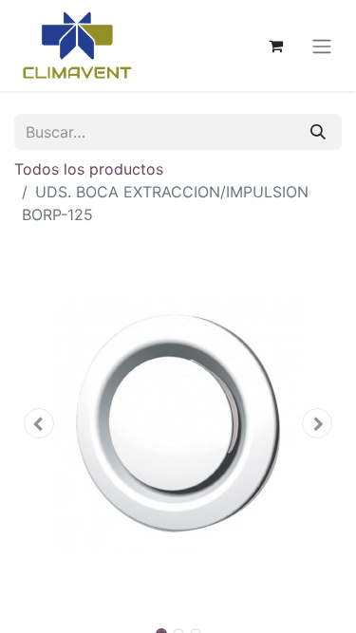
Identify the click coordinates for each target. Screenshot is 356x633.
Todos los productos (88, 168)
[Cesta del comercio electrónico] (275, 46)
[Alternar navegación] (322, 45)
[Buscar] (318, 132)
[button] (39, 423)
